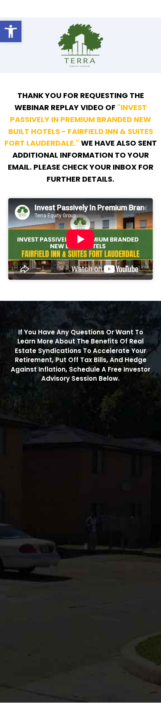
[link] (10, 31)
